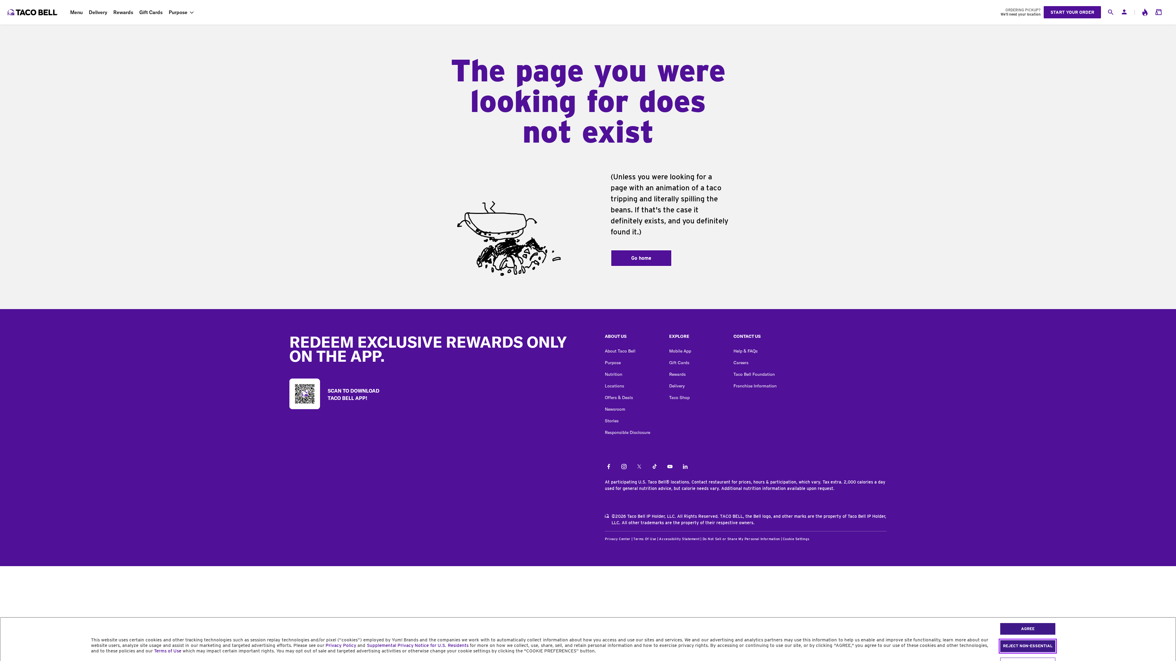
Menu (76, 12)
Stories (612, 421)
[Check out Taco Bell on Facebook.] (608, 467)
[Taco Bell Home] (33, 12)
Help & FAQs (745, 351)
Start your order (1072, 12)
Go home (641, 258)
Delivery (98, 12)
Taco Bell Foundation (754, 374)
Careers (740, 362)
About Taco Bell (620, 351)
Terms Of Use (644, 539)
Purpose (178, 12)
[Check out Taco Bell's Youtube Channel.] (670, 467)
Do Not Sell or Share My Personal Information (741, 539)
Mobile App (680, 351)
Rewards (123, 12)
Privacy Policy (341, 645)
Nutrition (613, 374)
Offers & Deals (619, 397)
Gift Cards (151, 12)
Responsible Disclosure (627, 432)
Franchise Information (755, 386)
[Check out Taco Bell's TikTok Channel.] (654, 467)
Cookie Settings (796, 539)
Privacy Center (618, 539)
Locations (614, 386)
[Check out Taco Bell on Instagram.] (624, 467)
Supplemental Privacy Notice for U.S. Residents (418, 645)
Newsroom (615, 409)
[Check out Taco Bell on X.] (639, 467)
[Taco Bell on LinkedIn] (685, 467)
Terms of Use (167, 651)
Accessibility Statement (679, 539)
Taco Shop (679, 397)
